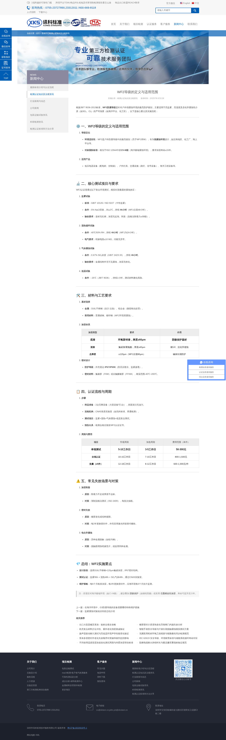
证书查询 (6, 67)
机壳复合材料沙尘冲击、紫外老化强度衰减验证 (102, 629)
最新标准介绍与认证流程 (42, 87)
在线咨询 (6, 36)
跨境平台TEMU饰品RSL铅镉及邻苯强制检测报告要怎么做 (77, 2)
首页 (38, 33)
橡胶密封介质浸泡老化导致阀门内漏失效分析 (160, 624)
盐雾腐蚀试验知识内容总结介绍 (100, 611)
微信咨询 (6, 46)
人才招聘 (31, 12)
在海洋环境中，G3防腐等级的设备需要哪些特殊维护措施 (112, 607)
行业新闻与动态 (37, 101)
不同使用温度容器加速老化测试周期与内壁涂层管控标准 (106, 642)
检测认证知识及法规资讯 (59, 33)
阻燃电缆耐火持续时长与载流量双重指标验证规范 (163, 642)
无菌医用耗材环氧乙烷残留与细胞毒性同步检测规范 (164, 633)
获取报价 (6, 57)
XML (38, 735)
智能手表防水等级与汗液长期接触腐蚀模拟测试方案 (164, 629)
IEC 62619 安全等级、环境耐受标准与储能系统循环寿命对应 (168, 638)
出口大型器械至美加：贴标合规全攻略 (97, 624)
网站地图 (31, 735)
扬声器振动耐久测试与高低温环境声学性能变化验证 (104, 633)
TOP (6, 78)
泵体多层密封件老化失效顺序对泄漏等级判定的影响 (104, 638)
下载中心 (43, 12)
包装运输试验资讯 (38, 115)
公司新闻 (34, 108)
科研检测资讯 (36, 122)
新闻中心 (45, 33)
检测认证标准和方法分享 (42, 129)
